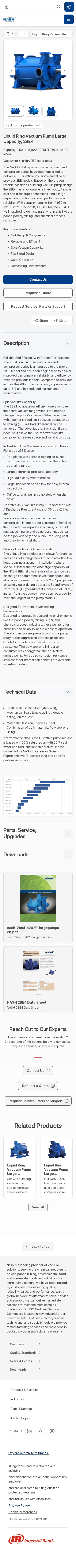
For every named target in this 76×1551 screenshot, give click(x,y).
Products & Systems (24, 1389)
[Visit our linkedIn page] (29, 1431)
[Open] (69, 19)
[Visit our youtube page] (52, 1431)
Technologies (20, 1418)
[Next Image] (65, 71)
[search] (59, 7)
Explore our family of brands (28, 1453)
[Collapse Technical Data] (68, 692)
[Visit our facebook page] (41, 1431)
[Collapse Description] (68, 343)
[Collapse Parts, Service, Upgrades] (68, 833)
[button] (38, 343)
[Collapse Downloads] (68, 854)
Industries (17, 1399)
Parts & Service (21, 1408)
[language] (7, 7)
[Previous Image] (11, 71)
